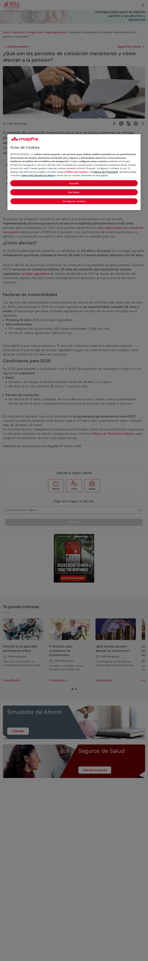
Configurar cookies (74, 201)
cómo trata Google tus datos (37, 175)
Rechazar (74, 192)
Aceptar (74, 183)
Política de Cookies (76, 171)
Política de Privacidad (105, 171)
